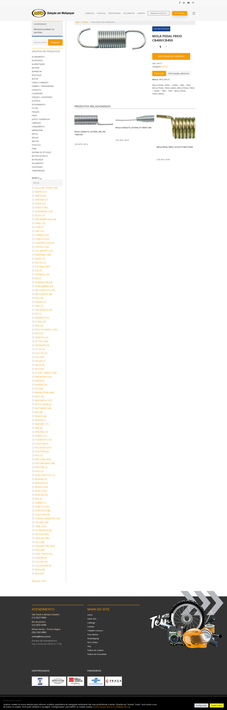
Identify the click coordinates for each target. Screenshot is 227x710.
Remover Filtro (39, 581)
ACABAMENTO (38, 56)
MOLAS (35, 137)
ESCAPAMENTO (38, 104)
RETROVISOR (37, 159)
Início (77, 22)
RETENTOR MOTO (40, 156)
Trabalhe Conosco (158, 13)
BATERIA (35, 68)
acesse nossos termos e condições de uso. (112, 706)
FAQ (89, 646)
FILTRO (35, 108)
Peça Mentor (129, 13)
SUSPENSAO (37, 167)
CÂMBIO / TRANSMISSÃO (43, 86)
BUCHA (35, 79)
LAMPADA (36, 123)
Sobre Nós (89, 13)
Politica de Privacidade (96, 654)
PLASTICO (36, 145)
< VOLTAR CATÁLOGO (161, 29)
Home (90, 615)
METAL (35, 134)
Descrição (159, 73)
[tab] (159, 73)
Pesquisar (55, 42)
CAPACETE (36, 90)
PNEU (34, 148)
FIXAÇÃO (35, 112)
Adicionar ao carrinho (171, 56)
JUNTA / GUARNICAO (41, 119)
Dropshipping (114, 13)
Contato (141, 13)
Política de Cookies (95, 650)
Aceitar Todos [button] (216, 705)
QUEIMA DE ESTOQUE (41, 152)
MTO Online (180, 13)
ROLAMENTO (37, 163)
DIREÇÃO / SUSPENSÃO (42, 97)
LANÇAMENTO (38, 126)
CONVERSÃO (37, 93)
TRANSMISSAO (38, 170)
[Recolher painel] (41, 178)
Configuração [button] (201, 705)
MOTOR (35, 141)
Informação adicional (178, 73)
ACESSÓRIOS (37, 60)
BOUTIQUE (36, 75)
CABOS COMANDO (40, 82)
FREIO (34, 115)
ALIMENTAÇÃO (38, 64)
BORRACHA (37, 71)
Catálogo (101, 13)
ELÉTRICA (36, 101)
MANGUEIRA (37, 130)
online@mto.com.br (41, 636)
